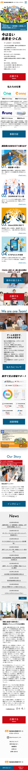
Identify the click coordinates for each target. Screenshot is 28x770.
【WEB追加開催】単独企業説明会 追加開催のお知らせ (14, 558)
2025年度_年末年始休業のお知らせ (14, 574)
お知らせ (14, 749)
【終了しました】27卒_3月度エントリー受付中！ (14, 550)
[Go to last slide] (3, 478)
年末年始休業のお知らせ (14, 580)
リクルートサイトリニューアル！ (14, 593)
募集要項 (14, 746)
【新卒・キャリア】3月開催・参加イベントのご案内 (14, 567)
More (22, 598)
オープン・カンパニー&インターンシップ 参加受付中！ (14, 534)
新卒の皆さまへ (14, 280)
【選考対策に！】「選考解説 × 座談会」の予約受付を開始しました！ (14, 526)
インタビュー (14, 503)
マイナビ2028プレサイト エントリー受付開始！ (14, 542)
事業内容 (14, 134)
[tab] (10, 497)
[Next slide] (22, 478)
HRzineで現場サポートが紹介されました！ (14, 587)
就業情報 (14, 421)
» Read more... (22, 175)
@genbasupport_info (15, 737)
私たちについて (14, 367)
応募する (14, 76)
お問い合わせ (14, 751)
